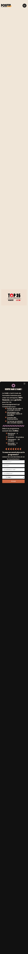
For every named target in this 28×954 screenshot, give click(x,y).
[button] (24, 6)
